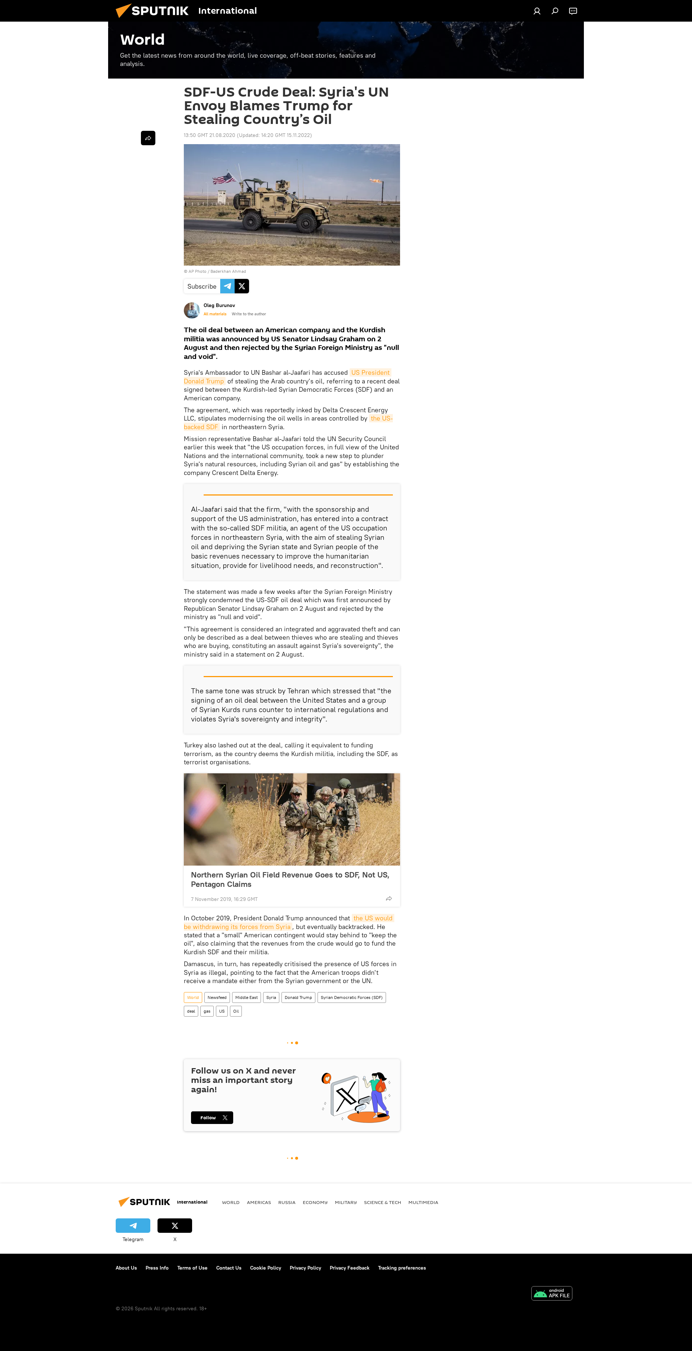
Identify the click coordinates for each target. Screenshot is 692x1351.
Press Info (157, 1268)
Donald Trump (298, 997)
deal (191, 1011)
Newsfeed (217, 997)
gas (207, 1011)
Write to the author (249, 313)
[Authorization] (537, 11)
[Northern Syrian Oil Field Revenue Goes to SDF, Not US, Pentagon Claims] (292, 819)
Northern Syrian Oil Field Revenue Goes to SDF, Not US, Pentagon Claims (290, 879)
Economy (315, 1202)
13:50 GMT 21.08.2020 (209, 135)
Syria (271, 997)
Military (346, 1202)
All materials (215, 313)
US (222, 1011)
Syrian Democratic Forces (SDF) (352, 997)
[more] (389, 898)
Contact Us (228, 1268)
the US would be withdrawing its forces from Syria (289, 922)
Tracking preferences (402, 1268)
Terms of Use (192, 1268)
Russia (287, 1202)
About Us (126, 1268)
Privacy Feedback (349, 1268)
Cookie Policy (265, 1268)
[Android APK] (551, 1294)
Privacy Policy (305, 1268)
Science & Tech (382, 1202)
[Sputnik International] (155, 20)
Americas (259, 1202)
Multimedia (423, 1202)
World (193, 997)
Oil (236, 1011)
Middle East (246, 997)
